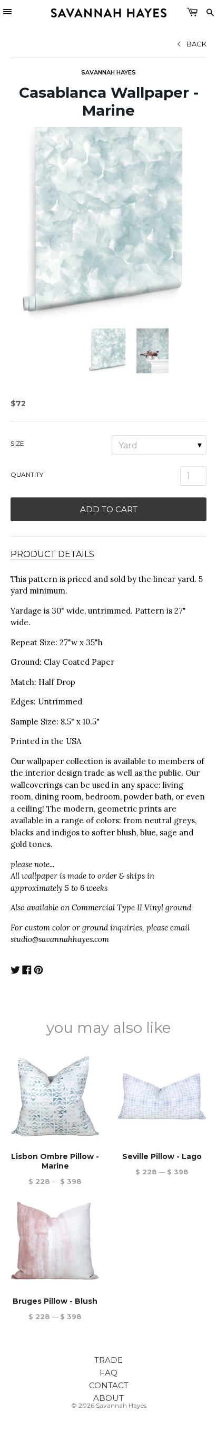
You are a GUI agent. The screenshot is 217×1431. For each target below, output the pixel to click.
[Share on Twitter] (15, 971)
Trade (108, 1360)
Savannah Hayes (108, 72)
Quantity (27, 474)
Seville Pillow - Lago (162, 1156)
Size (17, 443)
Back (196, 44)
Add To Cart (108, 509)
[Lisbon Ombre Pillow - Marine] (55, 1096)
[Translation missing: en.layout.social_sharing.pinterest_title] (38, 971)
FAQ (108, 1373)
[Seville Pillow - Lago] (161, 1096)
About (108, 1398)
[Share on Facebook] (27, 971)
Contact (109, 1385)
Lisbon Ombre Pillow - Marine (55, 1161)
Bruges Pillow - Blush (55, 1301)
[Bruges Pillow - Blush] (55, 1240)
